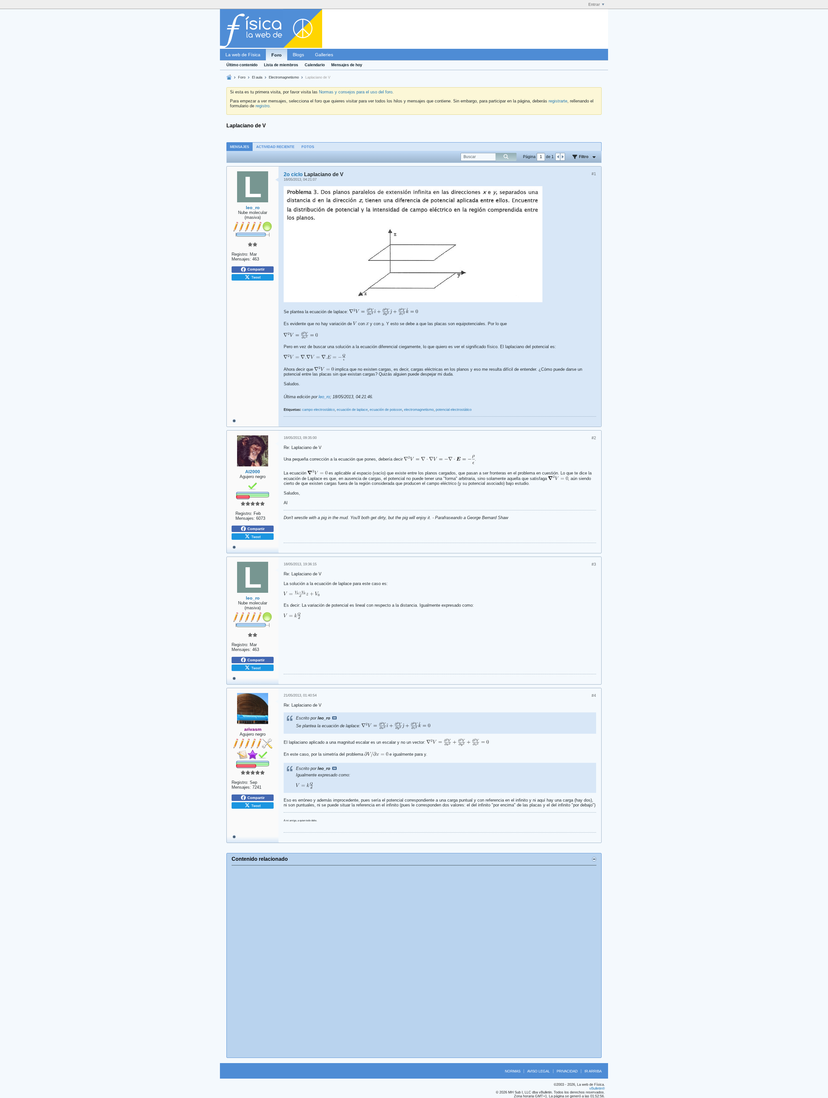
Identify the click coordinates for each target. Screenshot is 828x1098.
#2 (594, 438)
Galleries (324, 54)
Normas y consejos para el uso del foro (355, 92)
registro (262, 105)
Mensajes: (241, 259)
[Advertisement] (414, 961)
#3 (594, 564)
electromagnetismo (419, 409)
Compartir (256, 269)
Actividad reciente (275, 147)
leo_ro (324, 396)
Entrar (594, 4)
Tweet (256, 277)
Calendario (315, 65)
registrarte (558, 101)
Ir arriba (593, 1071)
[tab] (239, 146)
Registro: (240, 254)
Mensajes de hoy (346, 65)
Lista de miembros (281, 65)
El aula (257, 77)
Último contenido (241, 65)
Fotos (307, 147)
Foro (276, 55)
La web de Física (242, 54)
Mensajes (239, 147)
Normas (512, 1071)
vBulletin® (597, 1088)
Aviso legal (538, 1071)
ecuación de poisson (386, 409)
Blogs (298, 54)
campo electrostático (318, 409)
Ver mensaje (334, 718)
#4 (594, 695)
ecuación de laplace (352, 409)
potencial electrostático (454, 409)
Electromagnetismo (284, 77)
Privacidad (567, 1071)
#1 (594, 174)
